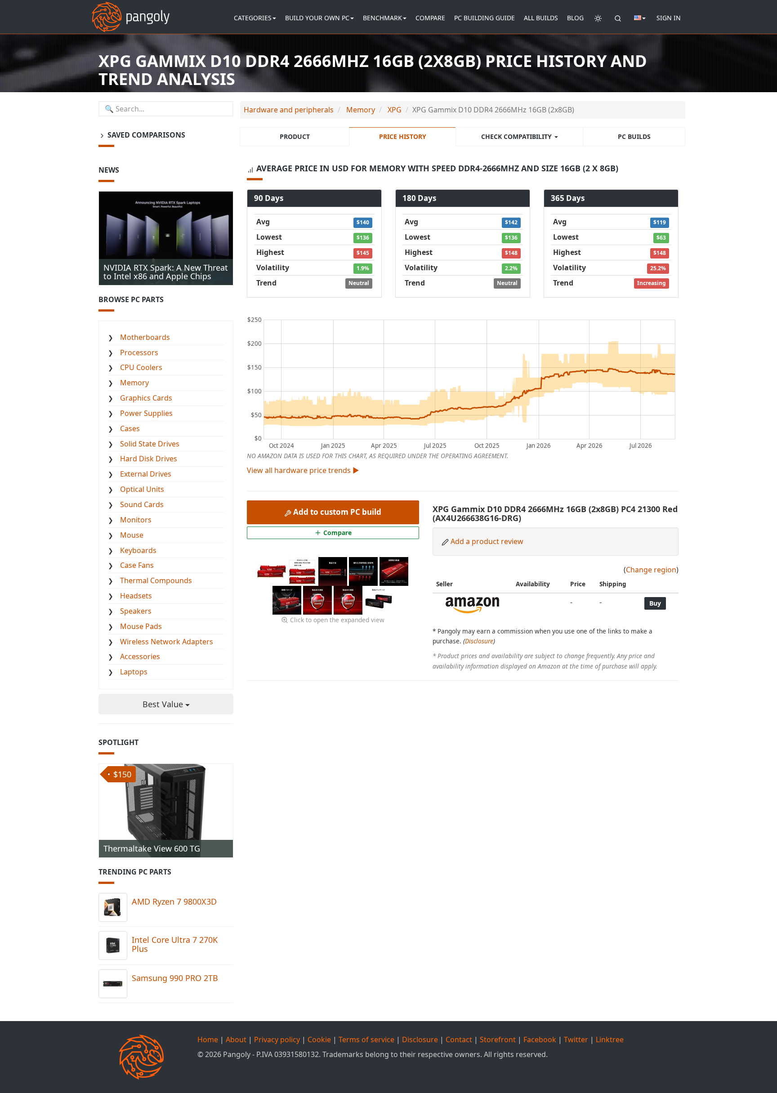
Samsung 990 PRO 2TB (175, 978)
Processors (139, 352)
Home (207, 1039)
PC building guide (484, 17)
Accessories (140, 656)
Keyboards (138, 550)
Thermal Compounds (156, 580)
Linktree (610, 1039)
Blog (575, 17)
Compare (430, 17)
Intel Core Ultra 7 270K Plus (175, 944)
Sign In (668, 17)
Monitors (136, 520)
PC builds (634, 136)
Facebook (539, 1039)
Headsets (136, 596)
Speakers (136, 611)
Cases (130, 428)
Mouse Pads (141, 626)
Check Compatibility (517, 136)
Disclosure (479, 641)
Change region (651, 570)
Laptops (133, 672)
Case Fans (137, 565)
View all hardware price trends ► (303, 470)
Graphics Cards (146, 398)
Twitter (576, 1039)
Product (295, 136)
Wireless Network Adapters (166, 642)
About (236, 1039)
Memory (134, 383)
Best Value (164, 704)
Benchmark (382, 17)
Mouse (131, 535)
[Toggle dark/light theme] (598, 18)
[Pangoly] (131, 11)
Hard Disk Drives (148, 459)
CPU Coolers (141, 367)
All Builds (541, 17)
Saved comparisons (145, 135)
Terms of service (366, 1039)
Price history (402, 136)
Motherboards (145, 337)
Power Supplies (146, 413)
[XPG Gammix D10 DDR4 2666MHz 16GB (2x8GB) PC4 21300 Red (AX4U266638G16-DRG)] (272, 570)
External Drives (145, 474)
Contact (459, 1039)
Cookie (319, 1039)
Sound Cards (142, 504)
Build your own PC (317, 17)
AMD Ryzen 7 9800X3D (174, 901)
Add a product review (487, 541)
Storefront (498, 1039)
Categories (253, 17)
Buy (655, 603)
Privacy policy (277, 1039)
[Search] (618, 18)
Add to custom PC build (336, 512)
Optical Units (142, 489)
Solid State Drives (149, 444)
